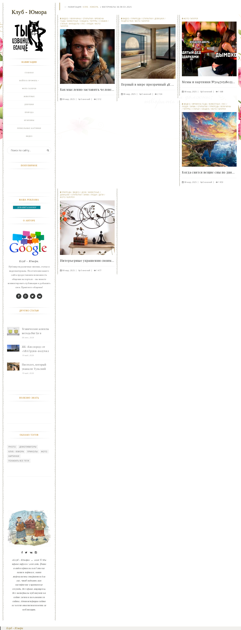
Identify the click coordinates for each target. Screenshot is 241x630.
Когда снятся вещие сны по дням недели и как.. (209, 172)
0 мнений (85, 99)
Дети (101, 194)
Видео (65, 18)
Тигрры (93, 21)
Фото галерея (142, 21)
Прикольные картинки (29, 128)
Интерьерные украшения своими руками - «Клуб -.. (87, 260)
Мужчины (75, 18)
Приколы (32, 451)
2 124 (159, 94)
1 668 (220, 91)
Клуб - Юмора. (29, 261)
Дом (84, 192)
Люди (90, 23)
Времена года (199, 104)
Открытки (88, 18)
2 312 (98, 99)
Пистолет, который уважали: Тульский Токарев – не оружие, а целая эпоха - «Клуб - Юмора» (36, 367)
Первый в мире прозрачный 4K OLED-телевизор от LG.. (148, 84)
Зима (192, 106)
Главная (29, 73)
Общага (84, 21)
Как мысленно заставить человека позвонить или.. (87, 89)
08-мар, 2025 (68, 99)
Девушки (159, 18)
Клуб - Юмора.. (91, 6)
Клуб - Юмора (16, 451)
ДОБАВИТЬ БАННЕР (26, 207)
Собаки (103, 21)
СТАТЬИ (63, 23)
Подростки (127, 21)
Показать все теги (18, 460)
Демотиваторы (28, 447)
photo (12, 447)
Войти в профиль (28, 81)
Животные (72, 21)
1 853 (220, 182)
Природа (136, 18)
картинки (13, 456)
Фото (44, 451)
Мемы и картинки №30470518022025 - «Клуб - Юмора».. (209, 82)
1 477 (98, 270)
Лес (83, 23)
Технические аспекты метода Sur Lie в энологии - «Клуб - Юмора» (35, 331)
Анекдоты (74, 23)
